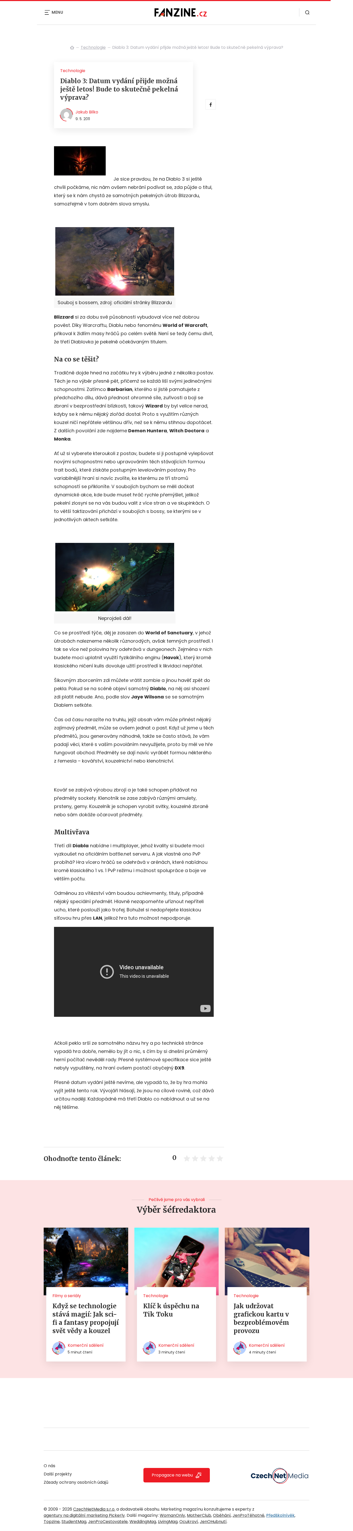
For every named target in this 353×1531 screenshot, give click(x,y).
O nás (49, 1466)
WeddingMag (142, 1522)
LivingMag (168, 1522)
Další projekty (58, 1474)
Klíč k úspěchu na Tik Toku (171, 1310)
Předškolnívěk (280, 1515)
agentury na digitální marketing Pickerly (84, 1515)
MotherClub (199, 1515)
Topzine (52, 1522)
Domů (72, 47)
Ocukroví (188, 1522)
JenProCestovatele (108, 1522)
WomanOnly (172, 1515)
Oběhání (222, 1515)
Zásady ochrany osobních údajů (76, 1482)
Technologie (93, 47)
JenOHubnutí (213, 1522)
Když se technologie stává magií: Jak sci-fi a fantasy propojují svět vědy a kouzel (85, 1318)
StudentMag (74, 1522)
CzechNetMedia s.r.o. (94, 1509)
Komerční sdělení (86, 1345)
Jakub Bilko (86, 112)
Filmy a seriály (66, 1296)
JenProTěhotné (248, 1515)
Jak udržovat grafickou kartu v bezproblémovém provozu (261, 1318)
